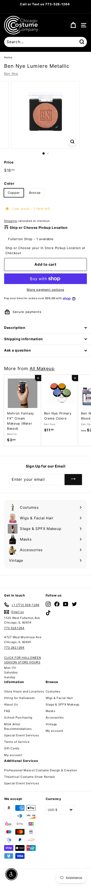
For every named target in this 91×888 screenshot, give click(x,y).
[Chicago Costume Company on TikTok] (48, 612)
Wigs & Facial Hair (59, 698)
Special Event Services (21, 735)
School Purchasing (18, 717)
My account (13, 755)
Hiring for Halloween (19, 698)
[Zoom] (72, 141)
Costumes (53, 691)
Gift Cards (11, 748)
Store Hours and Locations (24, 691)
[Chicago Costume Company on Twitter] (74, 603)
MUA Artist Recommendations (18, 726)
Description (14, 327)
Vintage (51, 724)
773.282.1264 (14, 647)
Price (8, 162)
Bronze (35, 193)
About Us (11, 704)
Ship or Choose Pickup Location (39, 227)
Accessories (55, 717)
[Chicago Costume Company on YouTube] (65, 603)
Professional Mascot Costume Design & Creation (40, 770)
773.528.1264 (14, 628)
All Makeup (42, 368)
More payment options (45, 289)
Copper (14, 193)
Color (9, 183)
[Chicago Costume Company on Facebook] (56, 603)
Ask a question (17, 350)
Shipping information (23, 339)
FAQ (7, 711)
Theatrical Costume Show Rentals (29, 777)
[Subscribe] (73, 479)
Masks (50, 711)
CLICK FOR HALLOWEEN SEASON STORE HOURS (22, 660)
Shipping (10, 221)
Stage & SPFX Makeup (62, 704)
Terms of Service (16, 742)
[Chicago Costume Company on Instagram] (48, 603)
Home (8, 57)
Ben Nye (11, 73)
